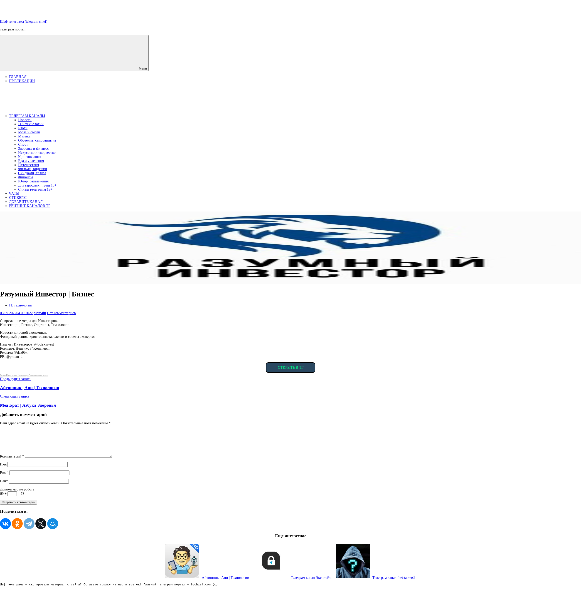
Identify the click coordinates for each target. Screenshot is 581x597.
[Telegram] (29, 523)
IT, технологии (20, 305)
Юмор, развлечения (33, 181)
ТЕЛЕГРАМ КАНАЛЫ (27, 116)
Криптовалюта (29, 157)
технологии (42, 375)
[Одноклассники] (17, 523)
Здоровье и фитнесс (33, 148)
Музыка (24, 136)
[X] (40, 523)
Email (4, 473)
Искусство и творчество (37, 152)
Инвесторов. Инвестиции (17, 375)
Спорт (23, 144)
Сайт (4, 481)
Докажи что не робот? (17, 489)
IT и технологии (31, 124)
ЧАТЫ (14, 193)
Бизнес (3, 375)
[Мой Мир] (52, 523)
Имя (3, 464)
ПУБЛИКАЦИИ (22, 81)
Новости (25, 120)
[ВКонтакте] (5, 523)
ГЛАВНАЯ (18, 77)
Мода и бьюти (29, 132)
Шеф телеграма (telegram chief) (23, 21)
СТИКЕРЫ (18, 197)
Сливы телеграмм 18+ (35, 189)
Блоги (22, 128)
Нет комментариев (61, 313)
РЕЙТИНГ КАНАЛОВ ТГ (29, 206)
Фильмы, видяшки (32, 169)
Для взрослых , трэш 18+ (37, 185)
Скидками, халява (32, 173)
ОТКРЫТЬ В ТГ (290, 367)
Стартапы (33, 375)
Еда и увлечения (31, 161)
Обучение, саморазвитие (37, 140)
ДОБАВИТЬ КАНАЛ (26, 202)
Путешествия (28, 165)
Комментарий (12, 456)
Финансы (25, 177)
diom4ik (40, 313)
